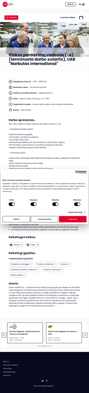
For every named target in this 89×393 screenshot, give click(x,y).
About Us (6, 361)
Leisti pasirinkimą (44, 219)
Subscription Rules (9, 372)
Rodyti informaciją (75, 212)
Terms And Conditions (10, 365)
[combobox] (25, 333)
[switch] (33, 204)
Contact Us (7, 375)
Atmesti (16, 219)
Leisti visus (72, 219)
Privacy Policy (7, 368)
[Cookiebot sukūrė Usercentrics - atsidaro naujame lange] (77, 172)
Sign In (70, 4)
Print (84, 24)
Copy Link (72, 24)
